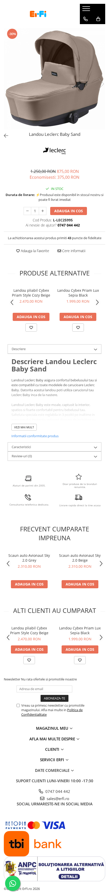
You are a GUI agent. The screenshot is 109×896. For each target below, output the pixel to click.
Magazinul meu (52, 728)
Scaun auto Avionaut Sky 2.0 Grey (29, 558)
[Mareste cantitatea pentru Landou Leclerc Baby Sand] (42, 211)
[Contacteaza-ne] (85, 19)
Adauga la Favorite (34, 250)
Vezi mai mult (24, 427)
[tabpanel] (54, 78)
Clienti (52, 749)
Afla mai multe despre (52, 738)
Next (101, 84)
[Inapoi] (4, 135)
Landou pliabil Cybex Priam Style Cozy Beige (31, 293)
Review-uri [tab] (22, 456)
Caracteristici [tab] (21, 447)
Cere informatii (73, 250)
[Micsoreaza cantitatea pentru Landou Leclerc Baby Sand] (27, 211)
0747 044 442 (57, 791)
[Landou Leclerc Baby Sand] (54, 78)
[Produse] (86, 10)
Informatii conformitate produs (35, 436)
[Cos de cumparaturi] (98, 19)
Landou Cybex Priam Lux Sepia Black (78, 293)
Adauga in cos (68, 210)
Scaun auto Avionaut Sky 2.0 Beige (80, 558)
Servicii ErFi (52, 759)
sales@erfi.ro (57, 798)
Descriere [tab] (19, 349)
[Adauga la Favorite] (31, 327)
